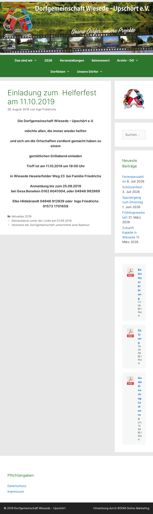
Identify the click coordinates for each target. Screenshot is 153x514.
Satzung (139, 336)
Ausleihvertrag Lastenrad (140, 398)
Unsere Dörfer (87, 71)
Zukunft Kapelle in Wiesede (129, 232)
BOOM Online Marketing (133, 508)
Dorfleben (58, 71)
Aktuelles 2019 (22, 216)
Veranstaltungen (72, 60)
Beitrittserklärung (140, 284)
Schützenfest (132, 187)
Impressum (15, 491)
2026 (48, 60)
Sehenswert (101, 60)
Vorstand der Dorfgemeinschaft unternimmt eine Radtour (51, 225)
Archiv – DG (125, 60)
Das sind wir (24, 60)
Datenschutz (16, 486)
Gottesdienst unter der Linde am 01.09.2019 (42, 220)
